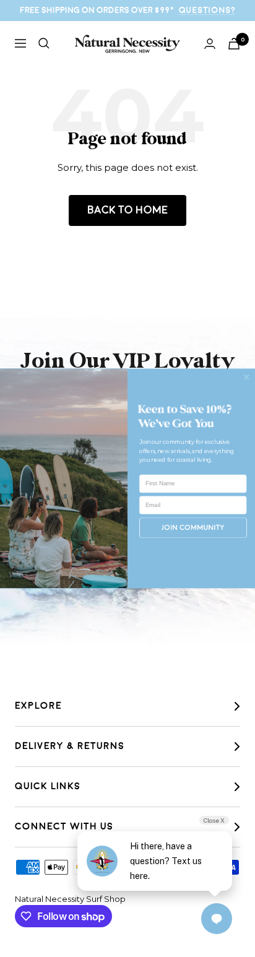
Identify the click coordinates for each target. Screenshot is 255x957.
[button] (193, 527)
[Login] (209, 43)
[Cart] (234, 44)
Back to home (127, 210)
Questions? (207, 10)
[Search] (44, 43)
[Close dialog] (246, 377)
